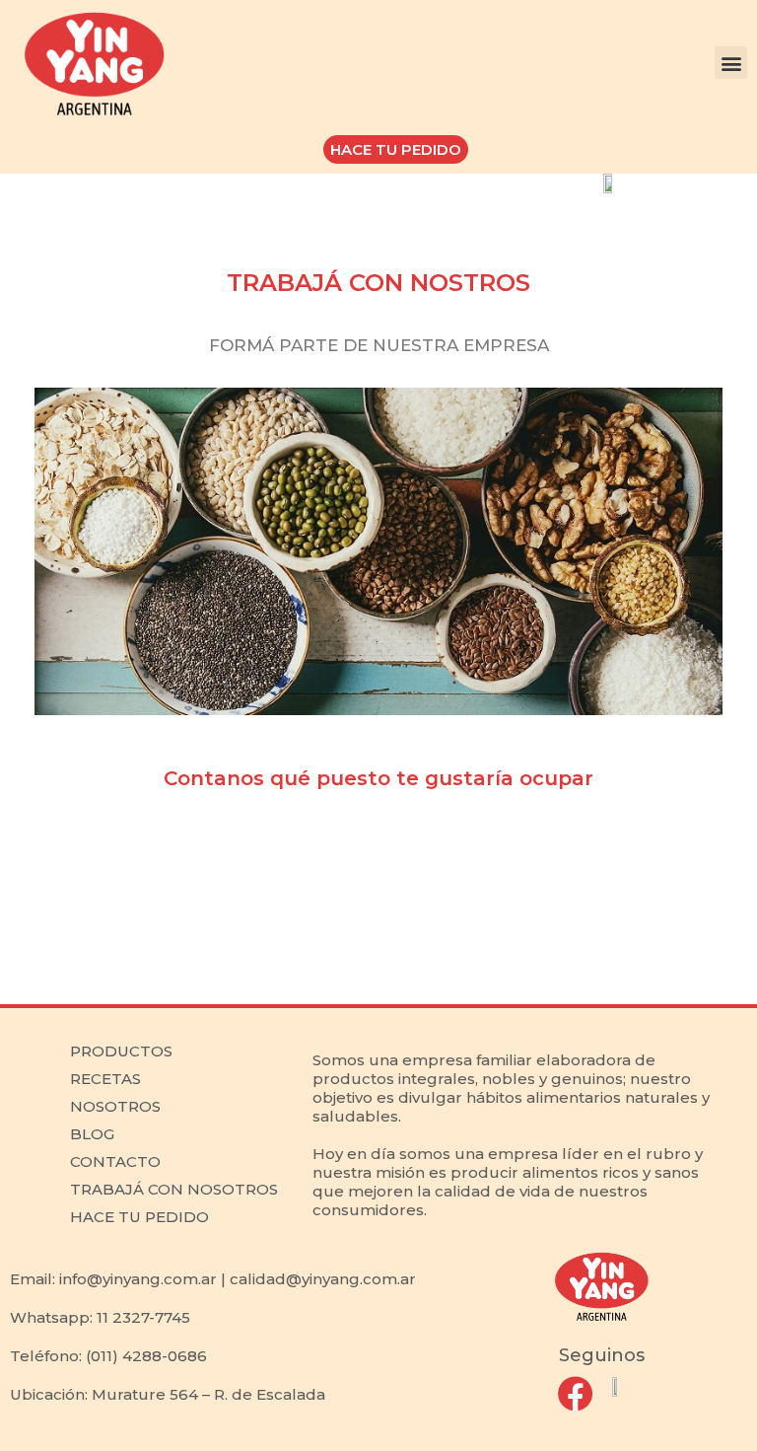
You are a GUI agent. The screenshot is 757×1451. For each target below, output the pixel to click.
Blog (92, 1134)
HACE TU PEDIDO (139, 1216)
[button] (731, 62)
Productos (121, 1051)
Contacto (115, 1161)
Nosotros (115, 1106)
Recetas (105, 1078)
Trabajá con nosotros (174, 1189)
